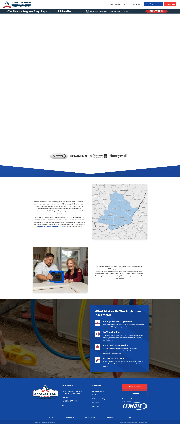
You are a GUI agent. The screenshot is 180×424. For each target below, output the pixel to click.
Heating (95, 395)
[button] (94, 94)
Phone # (107, 109)
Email (106, 99)
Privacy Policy (143, 422)
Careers (110, 417)
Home (51, 417)
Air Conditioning (98, 391)
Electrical (95, 403)
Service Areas (90, 417)
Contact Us (70, 417)
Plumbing (95, 406)
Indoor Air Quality (98, 399)
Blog (129, 417)
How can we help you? (111, 118)
